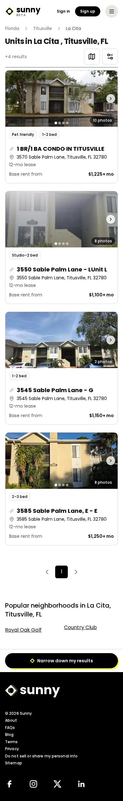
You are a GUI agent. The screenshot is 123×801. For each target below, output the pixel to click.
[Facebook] (9, 784)
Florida (12, 28)
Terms (11, 741)
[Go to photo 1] (56, 123)
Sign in (63, 11)
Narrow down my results (65, 661)
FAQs (10, 727)
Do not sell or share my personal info (41, 756)
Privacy (12, 748)
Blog (9, 734)
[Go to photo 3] (63, 123)
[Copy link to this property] (11, 149)
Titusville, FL (86, 41)
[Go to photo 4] (67, 123)
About (11, 720)
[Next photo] (104, 98)
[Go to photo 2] (59, 123)
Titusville (42, 28)
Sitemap (13, 763)
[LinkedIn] (81, 784)
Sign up (87, 11)
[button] (61, 126)
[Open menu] (111, 11)
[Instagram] (33, 784)
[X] (57, 784)
